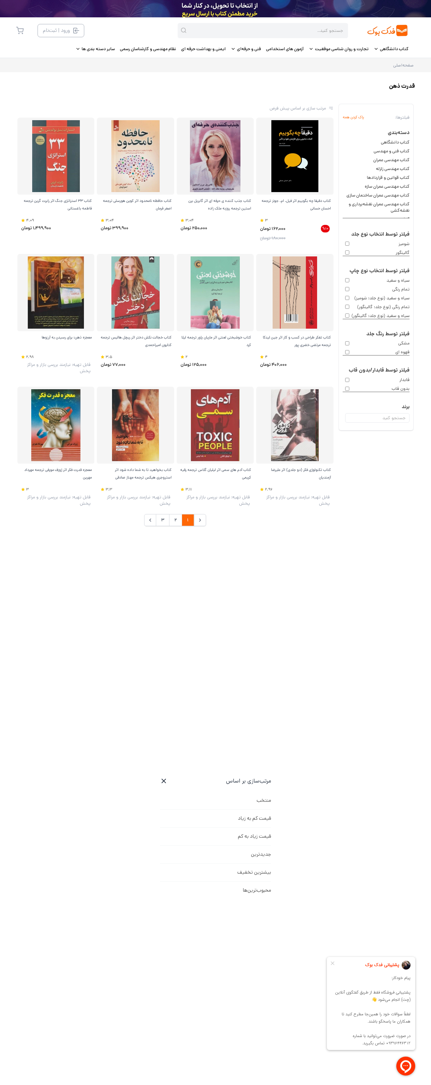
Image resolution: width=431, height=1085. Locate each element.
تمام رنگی (401, 289)
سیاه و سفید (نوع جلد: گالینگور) (380, 316)
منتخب (264, 800)
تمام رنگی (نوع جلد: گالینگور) (383, 307)
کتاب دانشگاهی (395, 142)
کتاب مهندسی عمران (391, 160)
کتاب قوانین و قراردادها (388, 177)
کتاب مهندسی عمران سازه (387, 186)
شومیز (404, 244)
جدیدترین (261, 854)
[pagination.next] (150, 520)
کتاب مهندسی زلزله (393, 169)
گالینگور (403, 252)
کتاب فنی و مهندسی (392, 151)
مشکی (404, 343)
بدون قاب (401, 388)
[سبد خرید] (20, 30)
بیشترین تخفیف (254, 872)
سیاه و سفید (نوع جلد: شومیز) (382, 298)
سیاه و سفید (398, 280)
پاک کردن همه (353, 117)
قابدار (404, 380)
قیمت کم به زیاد (254, 818)
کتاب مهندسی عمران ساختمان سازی (378, 195)
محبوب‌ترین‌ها (257, 890)
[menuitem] (391, 49)
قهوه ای (402, 352)
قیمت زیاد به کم (254, 836)
